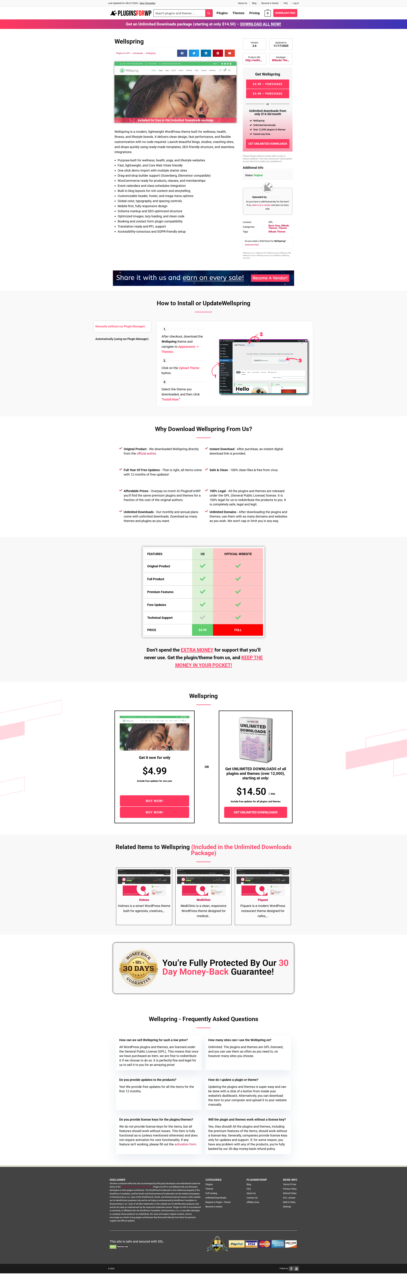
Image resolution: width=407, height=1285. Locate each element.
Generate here (252, 244)
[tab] (122, 326)
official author (146, 453)
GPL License (289, 1197)
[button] (182, 53)
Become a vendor (213, 1206)
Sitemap (287, 1206)
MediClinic (203, 900)
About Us (242, 3)
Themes (282, 228)
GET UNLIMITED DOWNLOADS (267, 143)
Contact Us (252, 1197)
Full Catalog (211, 1193)
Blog (254, 3)
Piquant (263, 900)
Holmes (144, 900)
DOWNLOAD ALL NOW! (260, 24)
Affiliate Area (253, 1202)
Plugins (209, 1184)
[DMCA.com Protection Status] (119, 1247)
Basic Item (274, 225)
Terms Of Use (289, 1184)
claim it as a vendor (261, 205)
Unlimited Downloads (215, 1197)
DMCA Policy (289, 1202)
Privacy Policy (290, 1189)
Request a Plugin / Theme (218, 1202)
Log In (296, 3)
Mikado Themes (282, 60)
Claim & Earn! (275, 197)
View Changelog (147, 3)
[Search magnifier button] (208, 13)
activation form (185, 1144)
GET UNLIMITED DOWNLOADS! (256, 812)
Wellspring (150, 53)
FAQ (286, 3)
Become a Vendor (270, 3)
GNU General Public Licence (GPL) (136, 1187)
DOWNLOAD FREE (285, 12)
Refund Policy (290, 1193)
